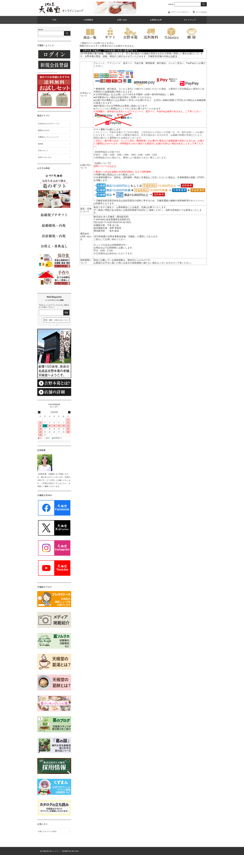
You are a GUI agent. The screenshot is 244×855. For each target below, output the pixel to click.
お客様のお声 (156, 20)
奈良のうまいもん (45, 157)
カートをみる (201, 12)
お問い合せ (122, 20)
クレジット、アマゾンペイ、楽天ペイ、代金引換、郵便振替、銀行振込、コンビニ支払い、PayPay (144, 63)
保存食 (40, 144)
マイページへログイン (180, 12)
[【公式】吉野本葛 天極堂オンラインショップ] (61, 13)
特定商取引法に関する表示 (70, 851)
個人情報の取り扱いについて (49, 851)
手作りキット (43, 151)
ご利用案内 (88, 20)
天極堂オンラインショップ (48, 137)
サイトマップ (190, 20)
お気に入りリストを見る (47, 831)
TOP (54, 20)
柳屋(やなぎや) (43, 130)
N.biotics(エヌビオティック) (48, 124)
